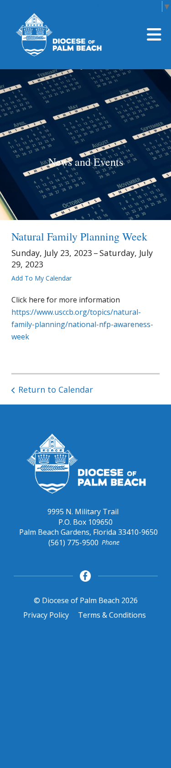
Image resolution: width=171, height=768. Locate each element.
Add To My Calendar (41, 278)
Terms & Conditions (112, 615)
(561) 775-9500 (73, 543)
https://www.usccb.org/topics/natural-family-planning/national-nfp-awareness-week (82, 324)
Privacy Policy (46, 615)
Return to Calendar (55, 389)
